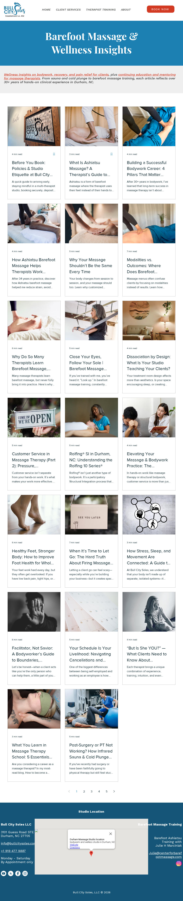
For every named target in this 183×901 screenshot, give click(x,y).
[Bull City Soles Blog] (10, 873)
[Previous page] (69, 791)
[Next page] (114, 791)
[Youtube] (3, 873)
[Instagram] (25, 873)
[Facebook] (18, 873)
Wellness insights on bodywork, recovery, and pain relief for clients (56, 74)
